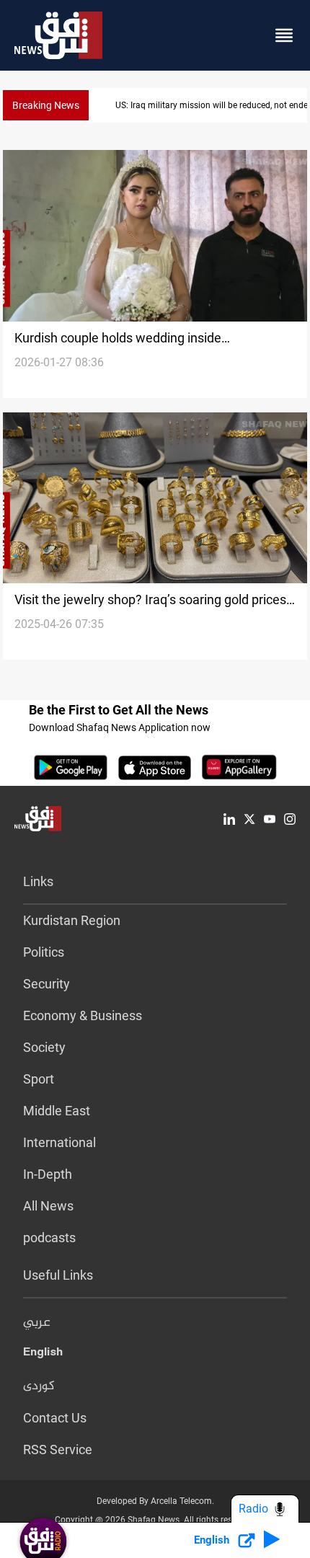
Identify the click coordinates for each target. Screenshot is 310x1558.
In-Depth (47, 1174)
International (59, 1142)
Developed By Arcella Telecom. (155, 1501)
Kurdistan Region (71, 920)
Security (46, 983)
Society (44, 1047)
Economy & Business (82, 1015)
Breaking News (45, 105)
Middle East (56, 1110)
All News (48, 1205)
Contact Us (55, 1417)
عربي (36, 1323)
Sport (38, 1078)
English (43, 1354)
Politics (43, 952)
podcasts (49, 1237)
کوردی (39, 1386)
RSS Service (57, 1449)
